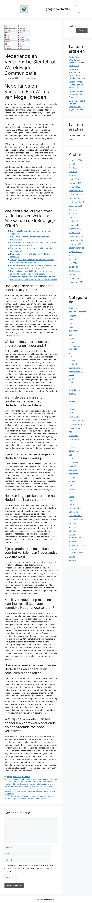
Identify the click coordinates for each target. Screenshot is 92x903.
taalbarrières (32, 789)
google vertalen (10, 781)
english (72, 342)
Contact (77, 12)
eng (70, 335)
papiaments (74, 451)
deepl (22, 779)
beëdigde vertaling (77, 312)
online (71, 447)
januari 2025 (74, 232)
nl (22, 777)
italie (71, 405)
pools (71, 458)
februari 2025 (75, 229)
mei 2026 (73, 172)
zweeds (72, 560)
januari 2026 (74, 187)
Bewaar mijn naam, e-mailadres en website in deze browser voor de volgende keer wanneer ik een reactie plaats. (31, 868)
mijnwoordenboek (77, 424)
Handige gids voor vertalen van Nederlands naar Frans (27, 799)
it (69, 397)
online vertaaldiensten (19, 786)
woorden (73, 549)
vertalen (24, 791)
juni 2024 (73, 259)
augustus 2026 (75, 160)
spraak (72, 481)
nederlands (17, 777)
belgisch (72, 315)
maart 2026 (74, 179)
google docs (74, 364)
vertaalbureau (75, 516)
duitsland (73, 331)
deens (71, 319)
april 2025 (73, 221)
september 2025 (76, 202)
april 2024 (73, 267)
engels (9, 777)
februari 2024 (75, 274)
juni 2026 (73, 168)
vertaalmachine (76, 519)
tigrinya (72, 489)
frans (71, 356)
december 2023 (76, 282)
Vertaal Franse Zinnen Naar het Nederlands (76, 85)
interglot (72, 394)
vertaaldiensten (44, 789)
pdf (70, 455)
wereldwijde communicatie (38, 791)
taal (70, 485)
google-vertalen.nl (58, 9)
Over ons (77, 5)
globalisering (52, 779)
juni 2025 (73, 213)
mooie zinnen (75, 428)
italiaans (72, 401)
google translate (76, 368)
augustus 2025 (75, 206)
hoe (70, 386)
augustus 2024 (75, 252)
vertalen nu (74, 527)
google (72, 360)
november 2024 (76, 240)
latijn (71, 413)
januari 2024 (74, 278)
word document (76, 553)
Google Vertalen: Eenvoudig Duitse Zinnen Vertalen (77, 94)
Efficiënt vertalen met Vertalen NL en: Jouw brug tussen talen (30, 796)
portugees (73, 462)
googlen (72, 378)
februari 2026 (75, 183)
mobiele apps (21, 784)
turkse (71, 504)
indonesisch (74, 390)
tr (69, 493)
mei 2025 (73, 217)
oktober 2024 (75, 244)
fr (69, 353)
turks (71, 500)
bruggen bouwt (13, 779)
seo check (73, 470)
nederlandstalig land (43, 784)
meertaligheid (9, 784)
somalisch (73, 474)
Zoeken (72, 26)
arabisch (73, 308)
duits (71, 327)
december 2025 (76, 191)
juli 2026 (73, 164)
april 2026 (73, 175)
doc (70, 323)
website (72, 541)
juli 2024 (73, 255)
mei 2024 (73, 263)
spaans (72, 477)
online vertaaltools (35, 786)
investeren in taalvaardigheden (44, 781)
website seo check (77, 545)
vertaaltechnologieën (12, 791)
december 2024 (76, 236)
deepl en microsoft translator (35, 779)
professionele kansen (19, 789)
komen (72, 409)
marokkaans (74, 416)
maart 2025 (74, 225)
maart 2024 (74, 271)
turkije (71, 497)
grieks (71, 382)
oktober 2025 (75, 198)
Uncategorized (75, 508)
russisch (72, 466)
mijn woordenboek (77, 420)
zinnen (72, 556)
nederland (73, 436)
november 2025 (76, 194)
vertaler (27, 777)
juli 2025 (73, 210)
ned (70, 432)
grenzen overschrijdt (25, 781)
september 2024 (76, 248)
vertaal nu (73, 512)
